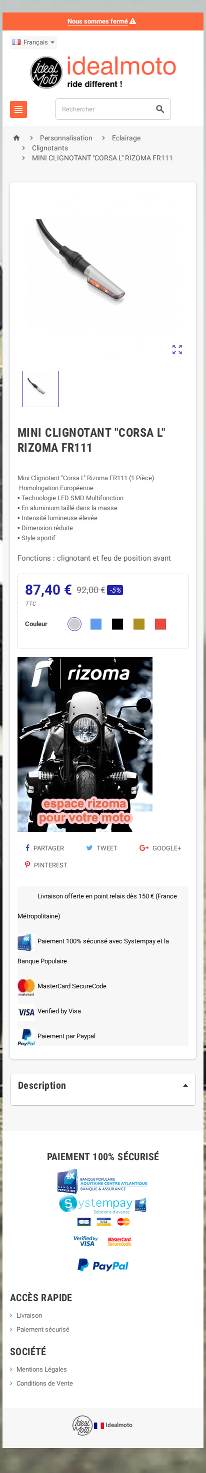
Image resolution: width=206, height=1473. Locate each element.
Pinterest (50, 865)
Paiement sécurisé (43, 1329)
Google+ (166, 848)
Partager (48, 848)
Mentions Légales (41, 1369)
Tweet (106, 848)
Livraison (29, 1315)
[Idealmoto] (103, 73)
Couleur (36, 624)
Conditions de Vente (44, 1383)
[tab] (103, 1085)
